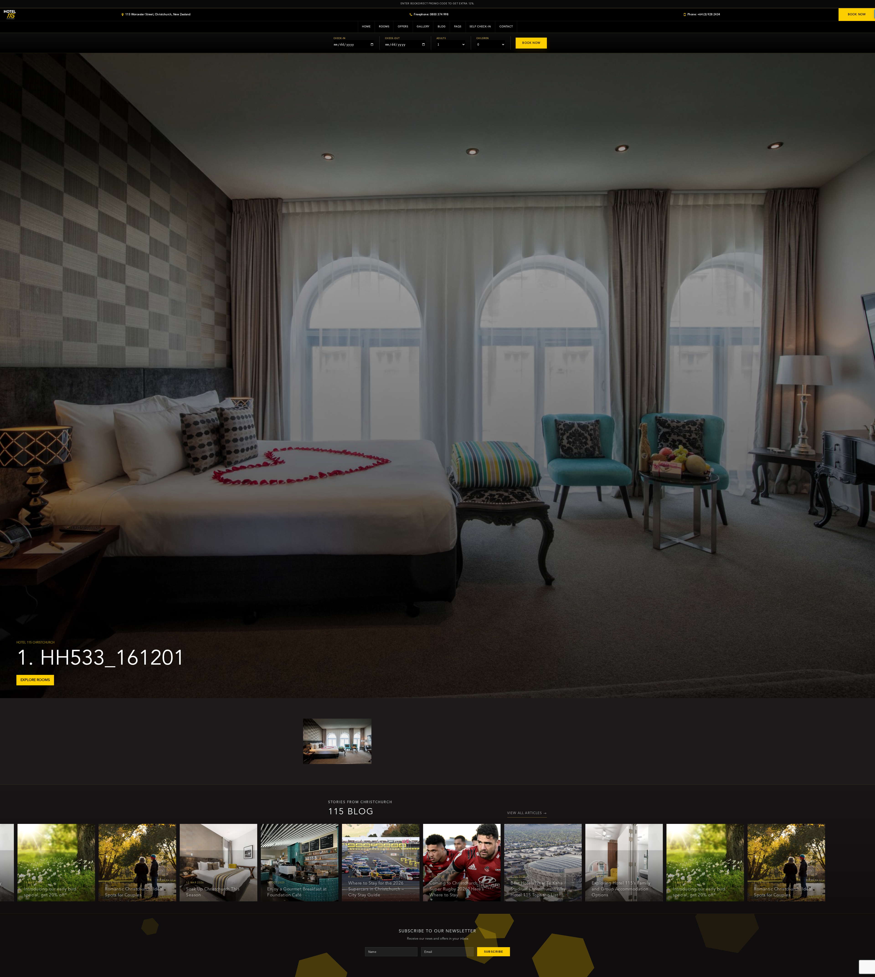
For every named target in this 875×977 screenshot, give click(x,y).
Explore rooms (35, 680)
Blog (442, 27)
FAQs (457, 27)
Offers (403, 27)
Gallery (423, 27)
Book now (857, 14)
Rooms (384, 27)
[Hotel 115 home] (10, 14)
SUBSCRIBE (493, 951)
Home (366, 27)
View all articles (527, 813)
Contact (506, 27)
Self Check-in (480, 27)
